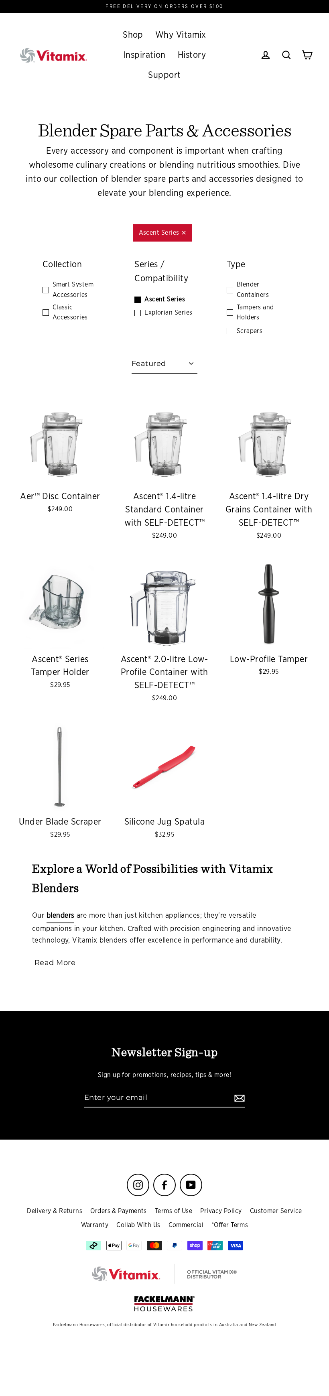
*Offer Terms (229, 1225)
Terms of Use (173, 1211)
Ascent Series (159, 233)
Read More (55, 962)
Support (164, 75)
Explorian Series (168, 312)
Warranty (95, 1225)
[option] (60, 442)
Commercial (186, 1225)
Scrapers (250, 331)
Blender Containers (253, 289)
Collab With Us (138, 1225)
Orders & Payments (118, 1211)
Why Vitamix (180, 34)
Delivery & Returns (54, 1211)
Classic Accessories (70, 312)
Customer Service (276, 1211)
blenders (61, 915)
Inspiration (144, 55)
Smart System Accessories (73, 289)
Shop (133, 34)
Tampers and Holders (255, 312)
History (192, 55)
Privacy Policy (221, 1211)
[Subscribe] (238, 1098)
